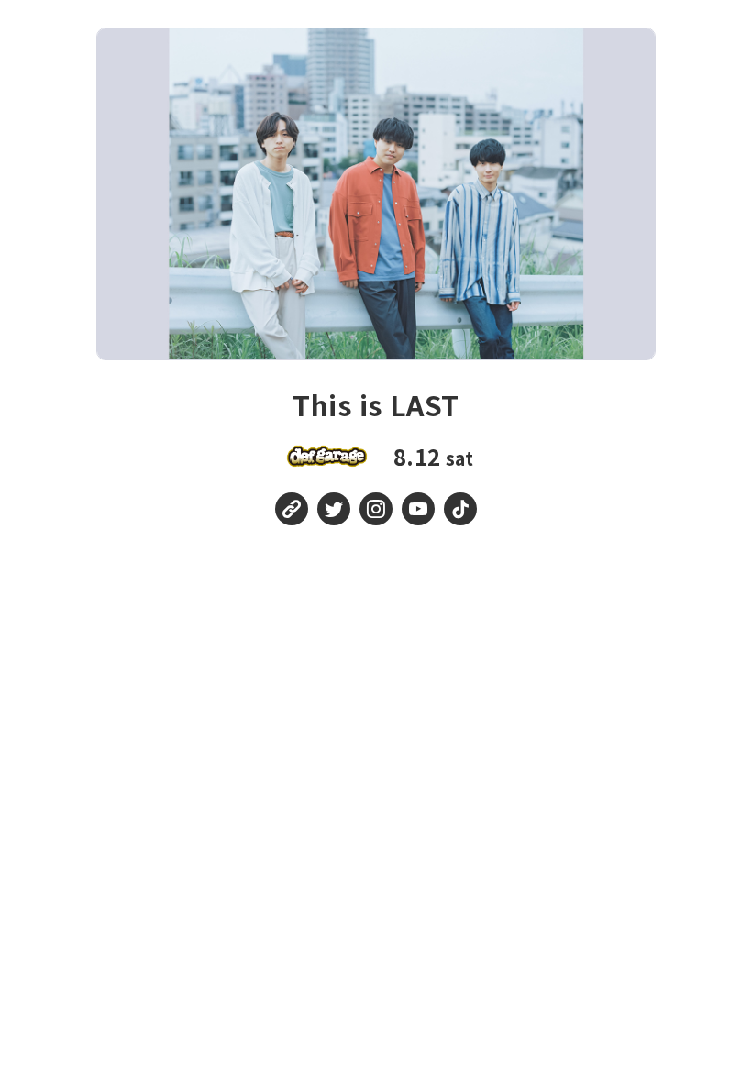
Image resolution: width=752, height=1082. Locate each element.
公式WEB (291, 508)
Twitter (333, 508)
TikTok (460, 508)
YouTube (418, 508)
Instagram (376, 508)
